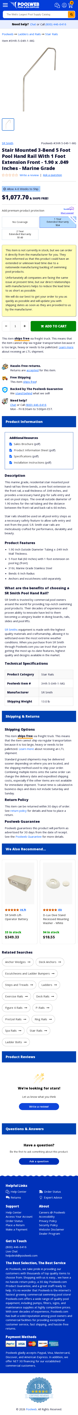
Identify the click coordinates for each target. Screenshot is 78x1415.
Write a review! (39, 1106)
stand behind (23, 393)
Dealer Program (49, 1233)
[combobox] (39, 14)
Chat (33, 24)
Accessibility (47, 1216)
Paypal (41, 1353)
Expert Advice (53, 1197)
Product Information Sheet (31, 450)
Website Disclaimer (51, 1229)
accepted (33, 370)
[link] (53, 326)
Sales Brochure (23, 444)
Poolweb (7, 34)
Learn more (66, 347)
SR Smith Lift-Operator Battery (16, 917)
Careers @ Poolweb (52, 1212)
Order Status (52, 1191)
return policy (18, 811)
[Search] (71, 14)
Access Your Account (19, 1216)
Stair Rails (51, 34)
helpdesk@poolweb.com (21, 1255)
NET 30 (18, 1361)
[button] (58, 5)
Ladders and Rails (29, 34)
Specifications (23, 456)
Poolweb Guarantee (29, 836)
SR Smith (7, 143)
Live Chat (12, 1251)
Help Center (19, 1191)
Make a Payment (16, 1229)
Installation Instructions (29, 462)
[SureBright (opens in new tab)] (69, 209)
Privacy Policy (48, 1221)
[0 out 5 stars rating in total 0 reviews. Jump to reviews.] (11, 175)
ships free (29, 382)
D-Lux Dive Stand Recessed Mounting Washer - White (56, 919)
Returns (16, 1197)
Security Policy (48, 1225)
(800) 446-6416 (55, 24)
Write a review (29, 175)
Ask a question (52, 175)
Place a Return (15, 1225)
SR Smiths (11, 629)
